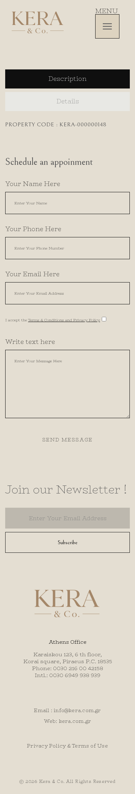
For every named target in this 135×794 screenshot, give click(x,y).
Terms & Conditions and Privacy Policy (64, 320)
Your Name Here (32, 184)
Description (67, 79)
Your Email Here (32, 274)
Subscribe (68, 542)
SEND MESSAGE (67, 440)
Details (67, 101)
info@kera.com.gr (77, 710)
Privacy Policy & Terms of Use (67, 746)
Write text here (30, 342)
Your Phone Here (33, 229)
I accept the (52, 320)
